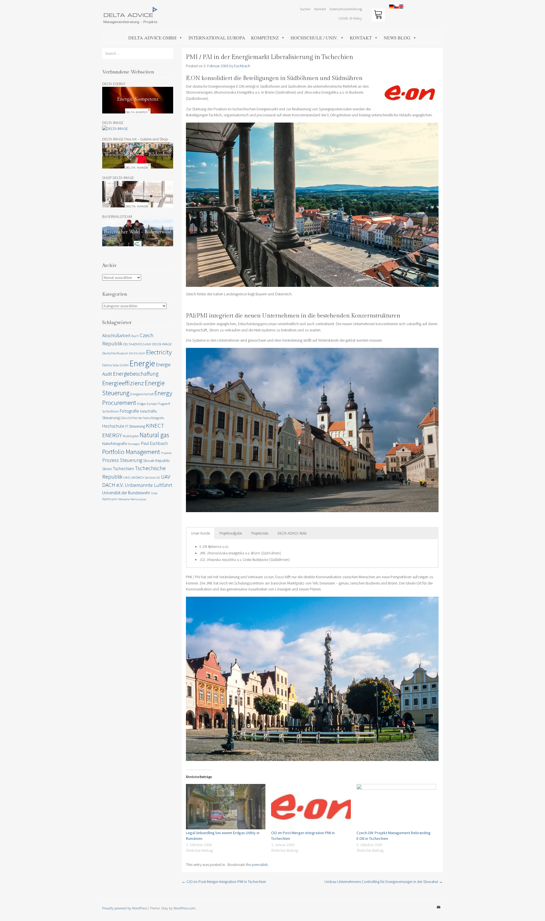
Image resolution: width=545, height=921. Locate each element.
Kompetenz (265, 38)
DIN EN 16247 (137, 353)
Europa (152, 403)
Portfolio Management (131, 451)
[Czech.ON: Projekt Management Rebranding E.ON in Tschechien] (396, 806)
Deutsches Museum (115, 353)
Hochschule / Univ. (314, 38)
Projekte (166, 453)
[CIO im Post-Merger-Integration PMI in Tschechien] (311, 806)
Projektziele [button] (259, 533)
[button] (533, 8)
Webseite (124, 499)
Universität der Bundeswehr (126, 492)
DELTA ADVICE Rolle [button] (292, 533)
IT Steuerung (135, 426)
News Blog (397, 38)
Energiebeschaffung (135, 373)
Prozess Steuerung (122, 460)
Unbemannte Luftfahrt (148, 485)
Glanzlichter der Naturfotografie (142, 418)
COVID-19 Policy (350, 18)
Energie (142, 363)
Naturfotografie (114, 443)
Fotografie (129, 411)
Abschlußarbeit (116, 335)
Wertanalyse (138, 499)
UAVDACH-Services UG (145, 477)
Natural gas (154, 435)
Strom (107, 468)
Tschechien (123, 468)
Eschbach (242, 65)
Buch (135, 336)
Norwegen (134, 444)
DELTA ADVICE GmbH (152, 38)
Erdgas (141, 403)
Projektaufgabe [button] (230, 533)
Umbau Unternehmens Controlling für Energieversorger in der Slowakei (383, 881)
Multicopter (131, 436)
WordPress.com (184, 908)
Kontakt (361, 38)
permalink (260, 864)
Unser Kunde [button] (200, 533)
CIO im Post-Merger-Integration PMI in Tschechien (224, 881)
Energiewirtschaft (142, 394)
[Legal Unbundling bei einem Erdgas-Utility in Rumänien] (225, 806)
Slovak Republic (156, 460)
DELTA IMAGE (162, 344)
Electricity (159, 352)
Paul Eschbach (154, 443)
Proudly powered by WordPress (124, 908)
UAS (126, 477)
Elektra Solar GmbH (115, 365)
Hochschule (113, 426)
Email (438, 911)
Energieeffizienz (123, 383)
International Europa (216, 38)
